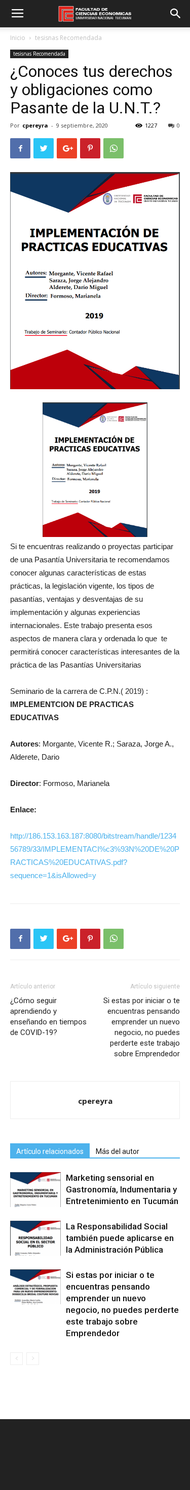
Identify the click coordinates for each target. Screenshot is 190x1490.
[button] (176, 13)
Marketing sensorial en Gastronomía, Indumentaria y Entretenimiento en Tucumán (122, 1189)
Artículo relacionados (50, 1151)
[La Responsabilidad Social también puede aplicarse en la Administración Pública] (35, 1238)
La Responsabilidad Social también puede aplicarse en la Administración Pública (120, 1238)
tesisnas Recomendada (68, 37)
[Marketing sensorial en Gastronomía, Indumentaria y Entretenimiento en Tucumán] (35, 1189)
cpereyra (35, 125)
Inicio (17, 37)
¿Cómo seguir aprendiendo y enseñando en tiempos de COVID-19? (48, 1016)
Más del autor (117, 1151)
